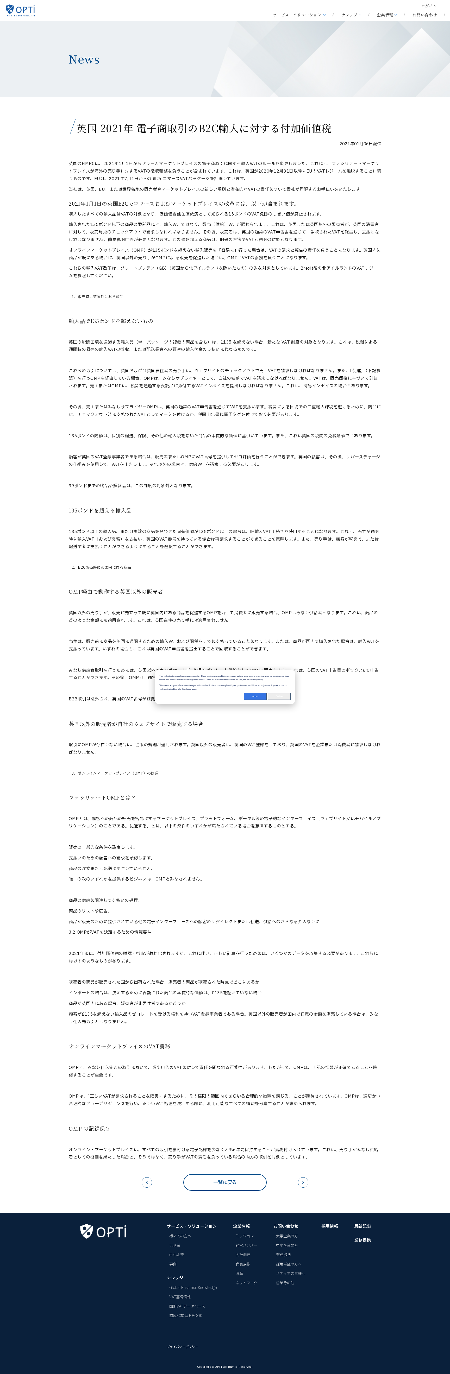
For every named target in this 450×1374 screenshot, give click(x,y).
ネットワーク (246, 1283)
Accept (255, 696)
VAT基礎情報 (180, 1297)
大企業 (174, 1245)
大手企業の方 (287, 1236)
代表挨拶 (243, 1264)
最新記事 (362, 1226)
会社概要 (243, 1255)
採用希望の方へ (289, 1264)
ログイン (429, 6)
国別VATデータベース (187, 1306)
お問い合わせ (425, 14)
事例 (173, 1264)
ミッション (245, 1236)
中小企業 (176, 1255)
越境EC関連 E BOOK (185, 1316)
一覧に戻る (225, 1182)
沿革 (239, 1273)
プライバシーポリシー (182, 1347)
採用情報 (329, 1226)
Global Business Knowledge (193, 1287)
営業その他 (285, 1283)
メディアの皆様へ (290, 1273)
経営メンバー (246, 1245)
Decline (279, 696)
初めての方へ (180, 1236)
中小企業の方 (287, 1245)
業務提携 (283, 1255)
